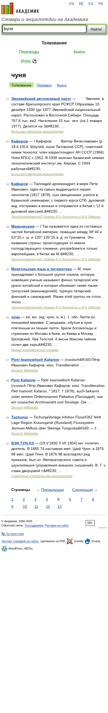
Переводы (29, 52)
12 (48, 506)
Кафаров (19, 141)
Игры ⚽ (29, 61)
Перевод (44, 85)
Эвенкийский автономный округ (41, 98)
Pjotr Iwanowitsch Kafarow (35, 359)
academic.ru (20, 8)
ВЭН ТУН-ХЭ (22, 443)
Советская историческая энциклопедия (41, 476)
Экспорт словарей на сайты (20, 541)
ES (91, 4)
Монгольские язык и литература (41, 269)
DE (81, 4)
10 (25, 506)
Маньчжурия (22, 226)
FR (100, 4)
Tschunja (19, 417)
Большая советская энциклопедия (37, 132)
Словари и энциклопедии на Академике (44, 19)
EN (71, 4)
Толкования (54, 43)
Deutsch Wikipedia (24, 370)
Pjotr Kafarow (23, 380)
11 (36, 506)
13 (59, 506)
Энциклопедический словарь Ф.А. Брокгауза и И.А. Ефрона (55, 217)
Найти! (96, 29)
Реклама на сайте (57, 525)
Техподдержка (33, 525)
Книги (79, 52)
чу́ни (15, 317)
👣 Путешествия (12, 533)
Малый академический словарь (34, 350)
